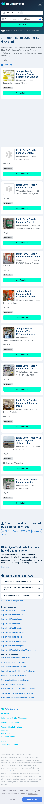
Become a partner (8, 737)
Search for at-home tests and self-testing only (22, 31)
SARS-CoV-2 (25, 531)
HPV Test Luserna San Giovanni (13, 667)
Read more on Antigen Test (12, 601)
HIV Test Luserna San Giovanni (13, 684)
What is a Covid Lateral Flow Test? (17, 581)
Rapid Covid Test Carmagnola (12, 646)
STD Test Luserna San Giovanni (13, 662)
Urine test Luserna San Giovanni (13, 675)
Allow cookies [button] (32, 799)
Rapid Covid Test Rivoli (10, 624)
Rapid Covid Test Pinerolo (11, 637)
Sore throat (36, 531)
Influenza (15, 531)
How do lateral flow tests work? (16, 596)
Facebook (23, 718)
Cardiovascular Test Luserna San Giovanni (17, 698)
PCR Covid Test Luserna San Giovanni (16, 658)
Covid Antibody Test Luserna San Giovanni (18, 689)
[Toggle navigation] (40, 4)
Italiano (6, 713)
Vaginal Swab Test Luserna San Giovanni (17, 693)
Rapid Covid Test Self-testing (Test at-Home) (19, 650)
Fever (4, 535)
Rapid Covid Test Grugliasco (12, 632)
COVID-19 (5, 531)
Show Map (7, 65)
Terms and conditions (9, 744)
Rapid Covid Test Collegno (11, 619)
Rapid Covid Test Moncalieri (12, 615)
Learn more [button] (32, 794)
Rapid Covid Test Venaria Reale (13, 641)
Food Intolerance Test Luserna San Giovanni (18, 671)
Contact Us (5, 733)
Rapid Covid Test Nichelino (12, 628)
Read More (5, 567)
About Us (5, 730)
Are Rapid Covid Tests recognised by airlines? (18, 588)
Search (23, 25)
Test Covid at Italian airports (12, 727)
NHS (11, 771)
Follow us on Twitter (9, 718)
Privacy (4, 741)
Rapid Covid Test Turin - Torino (13, 610)
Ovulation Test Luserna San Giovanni (15, 680)
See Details (21, 93)
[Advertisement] (22, 123)
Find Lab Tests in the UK (11, 723)
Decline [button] (12, 799)
